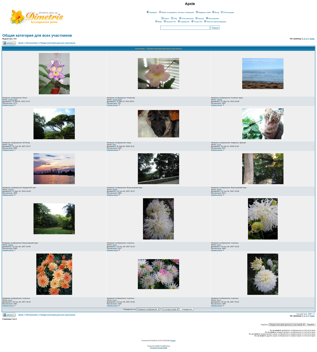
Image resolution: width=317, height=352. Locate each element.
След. (312, 39)
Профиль (153, 12)
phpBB (157, 346)
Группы (201, 18)
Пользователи (188, 18)
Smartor (173, 340)
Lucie (219, 144)
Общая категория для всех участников (37, 35)
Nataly (10, 144)
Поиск (166, 18)
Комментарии (8, 105)
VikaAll (219, 99)
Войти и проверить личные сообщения (177, 12)
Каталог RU (171, 22)
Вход (217, 12)
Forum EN (198, 22)
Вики (160, 22)
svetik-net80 (13, 99)
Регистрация (228, 12)
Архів (20, 43)
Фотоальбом (214, 18)
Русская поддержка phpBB (158, 348)
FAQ (175, 18)
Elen (114, 144)
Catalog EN (184, 22)
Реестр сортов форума (216, 22)
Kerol (115, 245)
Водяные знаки (204, 12)
